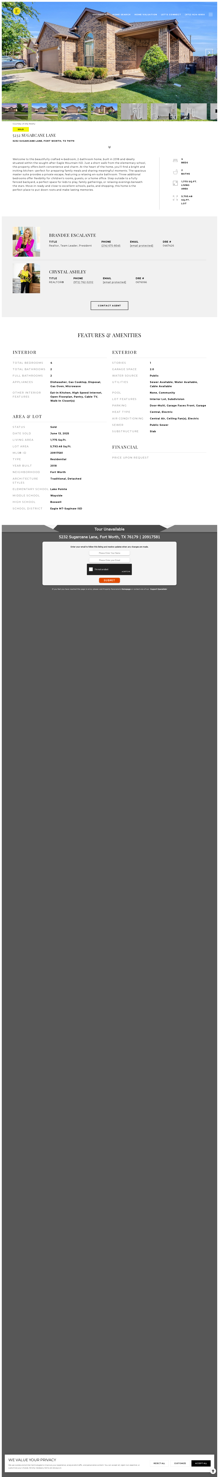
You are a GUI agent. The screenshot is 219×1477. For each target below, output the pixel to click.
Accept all (201, 1463)
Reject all (159, 1463)
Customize (180, 1463)
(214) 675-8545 (111, 245)
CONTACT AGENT (109, 305)
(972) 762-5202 (83, 282)
